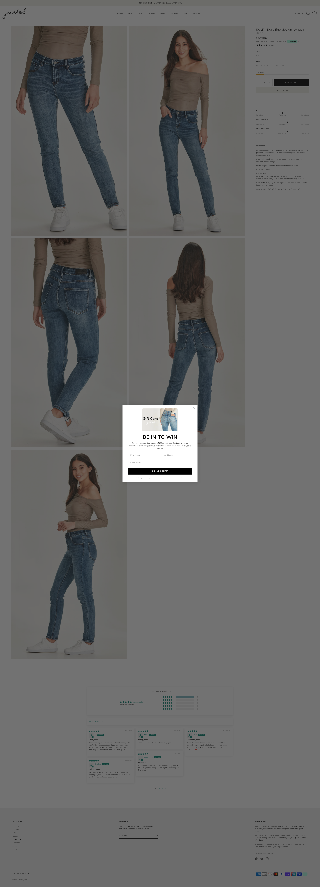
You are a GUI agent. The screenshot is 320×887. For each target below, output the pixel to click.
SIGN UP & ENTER (160, 471)
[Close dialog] (194, 408)
